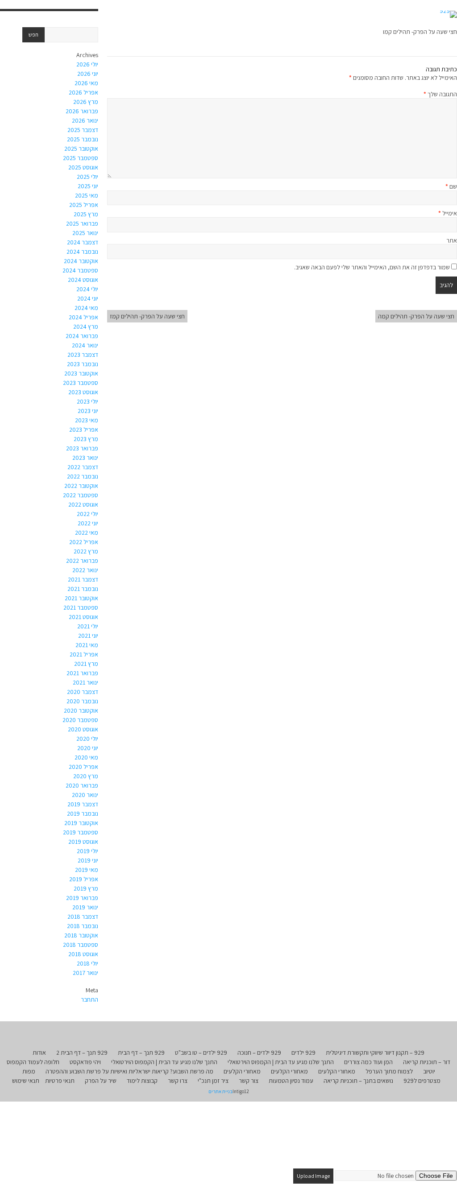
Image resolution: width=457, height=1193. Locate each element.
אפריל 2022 (83, 542)
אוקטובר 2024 (81, 261)
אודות (39, 1053)
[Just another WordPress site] (448, 14)
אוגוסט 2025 (83, 167)
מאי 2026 (86, 83)
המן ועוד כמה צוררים (368, 1062)
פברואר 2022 (82, 561)
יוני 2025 (88, 186)
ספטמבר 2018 (80, 945)
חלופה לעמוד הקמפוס (33, 1062)
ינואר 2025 (85, 233)
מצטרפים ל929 (421, 1081)
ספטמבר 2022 (80, 495)
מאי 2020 (86, 757)
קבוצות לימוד (142, 1081)
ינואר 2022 (85, 570)
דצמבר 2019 (82, 804)
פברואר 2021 (82, 673)
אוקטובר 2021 (81, 598)
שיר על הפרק (100, 1081)
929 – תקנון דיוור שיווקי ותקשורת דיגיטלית (375, 1053)
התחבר (89, 999)
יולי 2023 (87, 401)
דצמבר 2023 (82, 355)
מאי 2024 (86, 308)
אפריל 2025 (83, 205)
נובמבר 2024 (82, 252)
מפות (28, 1071)
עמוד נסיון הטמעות (291, 1081)
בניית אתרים (220, 1091)
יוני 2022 (88, 523)
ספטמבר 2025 (80, 158)
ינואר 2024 (85, 345)
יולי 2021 (87, 626)
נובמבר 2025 (82, 139)
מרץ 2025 (86, 214)
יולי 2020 (87, 739)
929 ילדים (303, 1053)
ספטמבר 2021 (80, 607)
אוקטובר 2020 (81, 710)
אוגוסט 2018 (83, 954)
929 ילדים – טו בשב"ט (201, 1053)
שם (451, 186)
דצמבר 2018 (82, 916)
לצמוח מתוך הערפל (389, 1071)
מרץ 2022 (86, 551)
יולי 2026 (87, 64)
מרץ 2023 (86, 439)
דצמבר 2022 (82, 467)
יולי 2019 (87, 851)
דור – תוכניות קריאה (426, 1062)
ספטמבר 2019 (80, 832)
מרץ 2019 (86, 888)
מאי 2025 (86, 195)
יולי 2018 (87, 963)
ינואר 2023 (85, 458)
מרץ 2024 (85, 326)
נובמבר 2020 (82, 701)
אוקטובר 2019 (81, 823)
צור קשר (248, 1081)
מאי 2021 (86, 645)
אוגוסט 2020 (83, 729)
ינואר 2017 (85, 973)
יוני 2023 (88, 411)
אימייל (447, 213)
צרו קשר (177, 1081)
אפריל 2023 (83, 429)
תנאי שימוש (25, 1081)
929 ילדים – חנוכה (259, 1053)
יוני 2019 (88, 860)
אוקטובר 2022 (81, 486)
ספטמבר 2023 (80, 383)
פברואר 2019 (82, 898)
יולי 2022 (87, 514)
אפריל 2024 (83, 317)
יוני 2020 (87, 748)
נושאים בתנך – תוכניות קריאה (358, 1081)
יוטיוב (429, 1071)
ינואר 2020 (85, 795)
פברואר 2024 (82, 336)
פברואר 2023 (82, 448)
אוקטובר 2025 (81, 148)
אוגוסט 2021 (83, 617)
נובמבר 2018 (82, 926)
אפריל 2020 (83, 767)
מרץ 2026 (85, 102)
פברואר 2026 (82, 111)
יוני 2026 (87, 74)
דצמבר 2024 (82, 242)
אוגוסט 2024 (83, 280)
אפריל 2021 (84, 654)
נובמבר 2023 (82, 364)
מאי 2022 (86, 532)
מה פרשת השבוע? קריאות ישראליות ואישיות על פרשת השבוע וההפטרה (129, 1071)
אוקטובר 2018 (81, 935)
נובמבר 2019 (82, 813)
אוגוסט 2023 (83, 392)
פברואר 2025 (82, 223)
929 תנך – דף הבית (141, 1053)
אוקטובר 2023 (81, 373)
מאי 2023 (86, 420)
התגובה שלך (440, 94)
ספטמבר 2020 (80, 720)
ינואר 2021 (85, 682)
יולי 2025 (87, 177)
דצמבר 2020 (82, 692)
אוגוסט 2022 (83, 504)
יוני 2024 (87, 298)
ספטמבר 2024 (80, 270)
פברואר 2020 (82, 785)
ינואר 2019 (85, 907)
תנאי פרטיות (60, 1081)
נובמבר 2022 (82, 476)
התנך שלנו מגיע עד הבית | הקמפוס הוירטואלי (281, 1062)
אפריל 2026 (83, 92)
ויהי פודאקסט (85, 1062)
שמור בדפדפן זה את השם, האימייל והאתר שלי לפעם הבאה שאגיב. (372, 267)
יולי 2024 (87, 289)
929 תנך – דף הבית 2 (82, 1053)
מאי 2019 (86, 870)
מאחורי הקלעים (336, 1071)
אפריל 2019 (83, 879)
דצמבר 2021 (83, 579)
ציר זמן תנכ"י (213, 1081)
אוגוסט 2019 (83, 842)
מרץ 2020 (85, 776)
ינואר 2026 (85, 120)
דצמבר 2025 (82, 130)
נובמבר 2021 (82, 589)
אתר (451, 240)
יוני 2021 (88, 636)
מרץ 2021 (86, 664)
